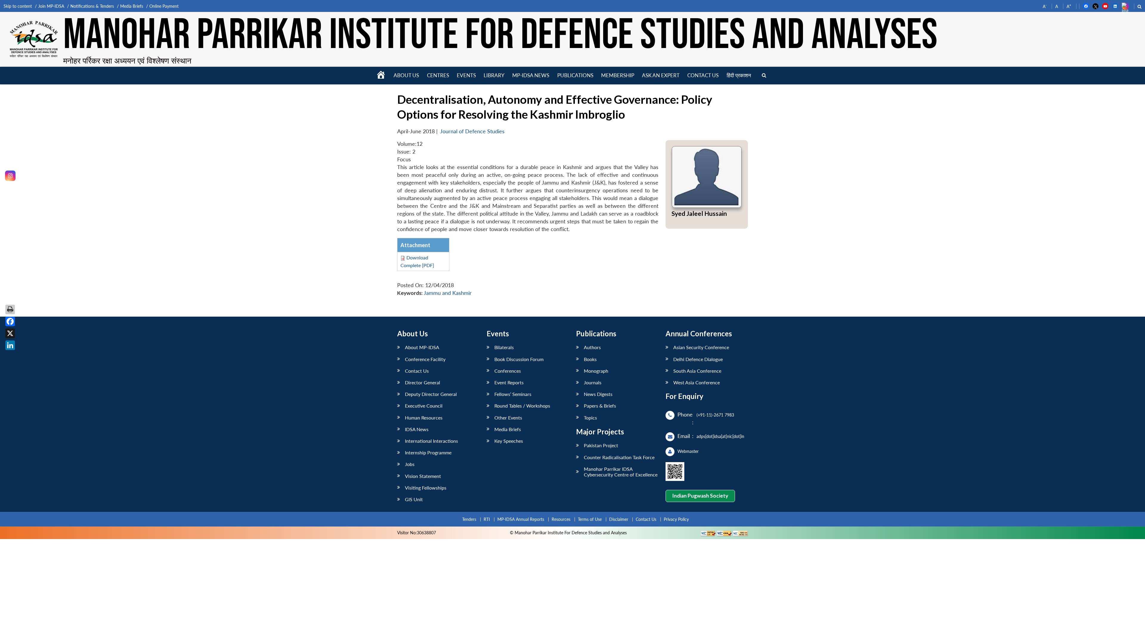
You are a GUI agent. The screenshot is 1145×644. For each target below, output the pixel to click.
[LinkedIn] (10, 345)
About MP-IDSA (422, 347)
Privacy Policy (676, 519)
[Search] (764, 75)
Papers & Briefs (600, 405)
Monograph (596, 371)
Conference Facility (425, 359)
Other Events (508, 417)
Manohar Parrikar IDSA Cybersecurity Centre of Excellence (620, 471)
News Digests (598, 394)
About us (406, 75)
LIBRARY (494, 75)
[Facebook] (10, 321)
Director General (422, 382)
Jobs (409, 464)
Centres (438, 75)
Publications (575, 75)
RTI (487, 519)
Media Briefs (131, 6)
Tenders (469, 519)
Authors (592, 347)
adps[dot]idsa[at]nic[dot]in (720, 436)
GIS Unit (414, 499)
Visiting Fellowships (425, 487)
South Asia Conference (697, 371)
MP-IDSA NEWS (530, 75)
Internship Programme (428, 452)
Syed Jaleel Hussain (699, 213)
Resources (561, 519)
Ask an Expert (661, 75)
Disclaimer (618, 519)
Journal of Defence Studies (472, 131)
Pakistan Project (601, 445)
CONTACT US (703, 75)
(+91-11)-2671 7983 (715, 414)
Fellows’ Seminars (512, 394)
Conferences (507, 371)
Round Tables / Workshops (522, 405)
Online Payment (164, 6)
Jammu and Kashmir (448, 293)
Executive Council (423, 405)
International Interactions (431, 441)
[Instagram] (10, 176)
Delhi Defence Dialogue (698, 359)
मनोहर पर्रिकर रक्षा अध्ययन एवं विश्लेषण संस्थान (127, 60)
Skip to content (18, 6)
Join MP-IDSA (51, 6)
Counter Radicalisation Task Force (619, 457)
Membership (617, 75)
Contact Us (417, 371)
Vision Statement (423, 476)
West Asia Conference (696, 382)
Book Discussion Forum (519, 359)
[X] (10, 333)
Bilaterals (504, 347)
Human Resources (423, 417)
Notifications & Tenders (92, 6)
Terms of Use (590, 519)
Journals (592, 382)
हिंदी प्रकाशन (739, 75)
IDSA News (416, 429)
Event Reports (509, 382)
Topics (590, 417)
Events (466, 75)
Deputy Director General (431, 394)
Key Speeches (508, 441)
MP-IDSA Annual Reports (520, 519)
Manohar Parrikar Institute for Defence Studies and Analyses (500, 35)
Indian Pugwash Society (700, 496)
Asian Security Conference (701, 347)
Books (590, 359)
